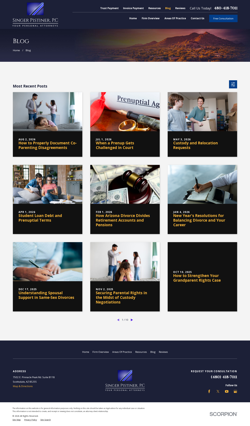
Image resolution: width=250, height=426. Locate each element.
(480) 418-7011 (224, 377)
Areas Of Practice (122, 352)
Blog (168, 8)
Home (85, 352)
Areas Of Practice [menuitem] (175, 18)
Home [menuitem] (133, 18)
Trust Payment (109, 8)
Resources (154, 8)
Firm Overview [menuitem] (151, 18)
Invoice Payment (133, 8)
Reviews (180, 8)
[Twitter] (218, 391)
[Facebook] (209, 391)
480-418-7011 (226, 8)
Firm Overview (100, 352)
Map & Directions (23, 386)
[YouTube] (226, 391)
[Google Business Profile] (235, 391)
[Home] (35, 14)
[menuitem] (16, 420)
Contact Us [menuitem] (197, 18)
